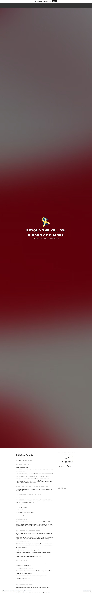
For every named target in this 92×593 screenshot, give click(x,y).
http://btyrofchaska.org (27, 460)
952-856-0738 (60, 487)
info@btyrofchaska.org (62, 488)
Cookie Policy (22, 591)
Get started (54, 1)
